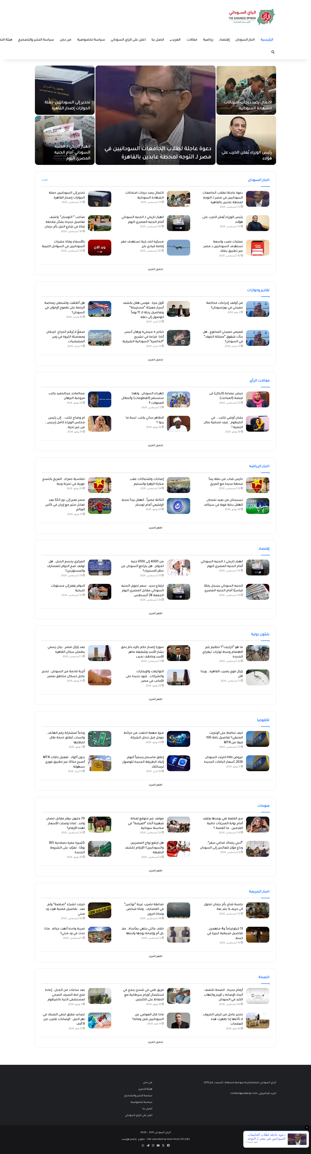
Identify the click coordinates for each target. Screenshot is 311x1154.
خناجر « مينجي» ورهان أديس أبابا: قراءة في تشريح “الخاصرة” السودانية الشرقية (143, 337)
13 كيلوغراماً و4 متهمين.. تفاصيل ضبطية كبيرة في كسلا (225, 933)
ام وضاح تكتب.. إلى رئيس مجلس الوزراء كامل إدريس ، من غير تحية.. (65, 422)
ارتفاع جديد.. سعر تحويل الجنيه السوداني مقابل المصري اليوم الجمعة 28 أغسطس (142, 591)
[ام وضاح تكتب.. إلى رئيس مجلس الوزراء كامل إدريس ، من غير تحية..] (99, 424)
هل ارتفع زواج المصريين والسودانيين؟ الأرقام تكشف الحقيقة (144, 848)
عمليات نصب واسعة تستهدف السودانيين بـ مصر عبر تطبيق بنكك (223, 246)
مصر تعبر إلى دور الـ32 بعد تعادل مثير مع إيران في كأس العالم (65, 505)
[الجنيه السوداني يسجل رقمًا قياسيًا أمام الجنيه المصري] (257, 592)
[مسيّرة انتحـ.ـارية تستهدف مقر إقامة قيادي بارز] (178, 248)
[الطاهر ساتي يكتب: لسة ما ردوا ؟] (178, 424)
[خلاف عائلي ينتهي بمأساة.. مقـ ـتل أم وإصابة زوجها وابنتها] (178, 935)
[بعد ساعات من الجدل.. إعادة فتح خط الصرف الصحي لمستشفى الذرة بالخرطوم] (99, 996)
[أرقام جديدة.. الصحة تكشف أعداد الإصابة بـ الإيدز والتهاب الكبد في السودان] (257, 996)
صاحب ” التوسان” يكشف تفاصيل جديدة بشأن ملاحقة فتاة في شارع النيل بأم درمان (65, 222)
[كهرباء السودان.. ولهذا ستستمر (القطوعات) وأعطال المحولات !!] (178, 399)
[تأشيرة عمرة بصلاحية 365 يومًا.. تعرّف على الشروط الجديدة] (99, 849)
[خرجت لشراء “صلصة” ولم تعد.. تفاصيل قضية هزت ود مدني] (99, 910)
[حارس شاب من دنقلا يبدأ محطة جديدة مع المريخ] (257, 485)
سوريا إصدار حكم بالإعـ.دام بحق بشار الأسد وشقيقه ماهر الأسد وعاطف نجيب (142, 652)
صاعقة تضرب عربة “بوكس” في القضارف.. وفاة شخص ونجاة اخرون (144, 909)
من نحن (65, 40)
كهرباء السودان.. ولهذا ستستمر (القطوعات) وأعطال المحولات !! (143, 398)
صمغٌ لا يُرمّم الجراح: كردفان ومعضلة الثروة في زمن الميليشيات (65, 337)
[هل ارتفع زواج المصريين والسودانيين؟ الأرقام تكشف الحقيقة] (178, 849)
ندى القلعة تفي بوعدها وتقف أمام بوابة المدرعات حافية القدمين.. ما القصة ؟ (223, 823)
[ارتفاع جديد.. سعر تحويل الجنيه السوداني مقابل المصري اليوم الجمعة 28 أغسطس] (178, 592)
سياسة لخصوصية (91, 40)
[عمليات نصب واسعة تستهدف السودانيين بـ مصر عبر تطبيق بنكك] (257, 248)
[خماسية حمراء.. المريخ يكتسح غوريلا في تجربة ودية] (99, 485)
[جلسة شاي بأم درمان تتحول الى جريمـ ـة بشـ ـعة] (257, 910)
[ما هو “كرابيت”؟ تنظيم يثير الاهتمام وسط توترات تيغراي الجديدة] (257, 653)
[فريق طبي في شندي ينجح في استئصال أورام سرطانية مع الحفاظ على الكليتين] (178, 996)
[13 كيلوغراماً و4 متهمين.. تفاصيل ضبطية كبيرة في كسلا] (257, 935)
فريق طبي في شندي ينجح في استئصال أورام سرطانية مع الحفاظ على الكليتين (143, 995)
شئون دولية (260, 635)
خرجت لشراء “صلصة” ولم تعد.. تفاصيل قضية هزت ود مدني (65, 909)
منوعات (263, 806)
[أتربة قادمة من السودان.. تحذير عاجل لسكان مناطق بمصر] (99, 677)
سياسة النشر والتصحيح (36, 40)
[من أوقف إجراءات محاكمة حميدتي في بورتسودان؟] (257, 309)
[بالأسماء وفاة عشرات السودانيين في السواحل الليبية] (99, 248)
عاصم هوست (129, 1139)
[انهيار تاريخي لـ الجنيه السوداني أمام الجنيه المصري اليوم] (65, 140)
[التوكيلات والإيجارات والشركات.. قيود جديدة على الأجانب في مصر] (178, 677)
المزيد (176, 40)
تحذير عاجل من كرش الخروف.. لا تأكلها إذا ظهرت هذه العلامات (222, 1019)
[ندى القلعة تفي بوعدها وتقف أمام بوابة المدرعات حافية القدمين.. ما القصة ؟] (257, 824)
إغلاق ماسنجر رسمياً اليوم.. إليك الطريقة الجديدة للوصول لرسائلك (143, 762)
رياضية (208, 40)
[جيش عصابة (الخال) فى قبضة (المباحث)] (257, 399)
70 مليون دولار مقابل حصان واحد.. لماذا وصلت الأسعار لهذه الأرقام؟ (65, 823)
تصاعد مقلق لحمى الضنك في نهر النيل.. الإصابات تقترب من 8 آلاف (64, 1019)
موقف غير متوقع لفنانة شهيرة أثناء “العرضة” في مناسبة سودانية (146, 823)
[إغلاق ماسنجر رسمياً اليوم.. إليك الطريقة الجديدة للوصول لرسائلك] (178, 763)
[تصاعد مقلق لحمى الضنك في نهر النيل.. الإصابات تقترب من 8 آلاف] (99, 1020)
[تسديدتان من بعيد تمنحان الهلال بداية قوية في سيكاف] (257, 506)
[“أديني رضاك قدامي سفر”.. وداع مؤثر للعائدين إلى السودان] (257, 849)
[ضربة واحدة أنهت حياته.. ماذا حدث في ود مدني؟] (99, 935)
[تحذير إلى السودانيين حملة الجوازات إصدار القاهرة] (65, 90)
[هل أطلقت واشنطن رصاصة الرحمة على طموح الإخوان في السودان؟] (99, 309)
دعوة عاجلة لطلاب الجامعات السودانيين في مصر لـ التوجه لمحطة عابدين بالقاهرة (222, 198)
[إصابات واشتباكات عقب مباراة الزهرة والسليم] (178, 485)
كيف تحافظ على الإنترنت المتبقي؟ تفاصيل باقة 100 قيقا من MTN (224, 738)
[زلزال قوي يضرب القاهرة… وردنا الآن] (257, 677)
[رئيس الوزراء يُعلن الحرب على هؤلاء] (246, 140)
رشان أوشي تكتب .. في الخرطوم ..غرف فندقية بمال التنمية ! (223, 422)
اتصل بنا (157, 40)
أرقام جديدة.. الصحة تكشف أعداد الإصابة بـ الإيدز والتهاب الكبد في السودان (223, 995)
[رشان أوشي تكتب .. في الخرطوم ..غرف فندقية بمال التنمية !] (257, 424)
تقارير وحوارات (258, 290)
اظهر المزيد (155, 528)
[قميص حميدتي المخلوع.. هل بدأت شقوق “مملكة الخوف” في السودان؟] (257, 338)
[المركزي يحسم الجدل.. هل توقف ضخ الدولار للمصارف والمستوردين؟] (99, 567)
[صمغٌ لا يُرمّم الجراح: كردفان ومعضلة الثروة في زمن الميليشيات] (99, 338)
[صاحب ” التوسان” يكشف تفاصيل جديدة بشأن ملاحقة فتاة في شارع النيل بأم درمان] (99, 223)
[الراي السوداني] (252, 16)
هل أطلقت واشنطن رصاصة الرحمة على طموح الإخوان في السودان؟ (64, 308)
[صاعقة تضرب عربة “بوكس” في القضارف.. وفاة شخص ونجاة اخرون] (178, 910)
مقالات (192, 40)
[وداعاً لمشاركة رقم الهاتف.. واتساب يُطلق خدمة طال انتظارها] (99, 739)
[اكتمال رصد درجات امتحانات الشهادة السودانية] (246, 90)
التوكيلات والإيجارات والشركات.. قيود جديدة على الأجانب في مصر (145, 676)
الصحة (264, 977)
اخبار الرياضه (259, 466)
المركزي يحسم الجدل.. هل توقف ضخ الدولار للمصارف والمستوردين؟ (66, 566)
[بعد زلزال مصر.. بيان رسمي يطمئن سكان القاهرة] (99, 653)
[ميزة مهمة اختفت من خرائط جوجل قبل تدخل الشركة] (178, 739)
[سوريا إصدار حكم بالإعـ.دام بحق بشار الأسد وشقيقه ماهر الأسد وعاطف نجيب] (178, 653)
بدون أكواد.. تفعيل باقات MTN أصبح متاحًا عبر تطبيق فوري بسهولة (64, 762)
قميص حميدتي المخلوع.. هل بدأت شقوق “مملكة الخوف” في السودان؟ (223, 337)
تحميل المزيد (155, 269)
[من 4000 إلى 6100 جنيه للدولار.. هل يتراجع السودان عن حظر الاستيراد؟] (178, 567)
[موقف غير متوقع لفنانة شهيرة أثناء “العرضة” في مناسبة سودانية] (178, 824)
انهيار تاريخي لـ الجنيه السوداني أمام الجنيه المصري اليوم (72, 153)
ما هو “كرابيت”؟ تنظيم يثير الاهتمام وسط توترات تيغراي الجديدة (222, 652)
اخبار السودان (245, 40)
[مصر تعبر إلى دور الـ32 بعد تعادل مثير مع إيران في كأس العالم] (99, 506)
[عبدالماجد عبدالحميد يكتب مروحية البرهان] (99, 399)
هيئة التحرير (145, 1089)
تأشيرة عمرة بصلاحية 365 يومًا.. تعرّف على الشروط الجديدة (67, 848)
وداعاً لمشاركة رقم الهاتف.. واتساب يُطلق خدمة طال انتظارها (65, 738)
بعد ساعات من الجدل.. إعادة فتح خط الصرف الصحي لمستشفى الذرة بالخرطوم (65, 995)
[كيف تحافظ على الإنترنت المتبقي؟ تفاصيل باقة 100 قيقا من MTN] (257, 739)
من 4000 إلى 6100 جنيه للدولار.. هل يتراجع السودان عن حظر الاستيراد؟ (142, 566)
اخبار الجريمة (259, 892)
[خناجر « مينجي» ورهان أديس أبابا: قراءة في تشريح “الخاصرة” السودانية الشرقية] (178, 338)
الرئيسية (267, 40)
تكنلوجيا (263, 720)
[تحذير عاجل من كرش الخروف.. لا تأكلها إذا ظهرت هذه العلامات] (257, 1020)
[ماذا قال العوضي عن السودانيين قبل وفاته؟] (178, 1020)
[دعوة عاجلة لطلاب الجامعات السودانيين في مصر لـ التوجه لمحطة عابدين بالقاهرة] (155, 115)
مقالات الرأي (260, 381)
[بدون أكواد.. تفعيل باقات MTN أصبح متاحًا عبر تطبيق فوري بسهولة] (99, 763)
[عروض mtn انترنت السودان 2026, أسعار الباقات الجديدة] (257, 763)
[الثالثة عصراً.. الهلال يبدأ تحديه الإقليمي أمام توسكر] (178, 506)
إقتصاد (224, 40)
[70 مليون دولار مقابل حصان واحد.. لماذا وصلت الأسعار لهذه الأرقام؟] (99, 824)
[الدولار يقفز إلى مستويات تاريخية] (99, 592)
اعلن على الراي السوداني (128, 40)
